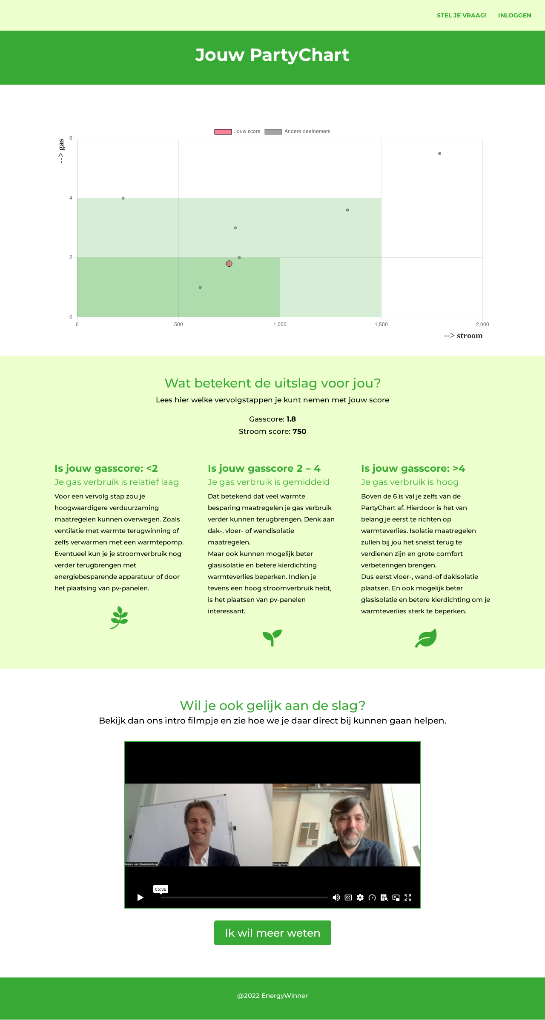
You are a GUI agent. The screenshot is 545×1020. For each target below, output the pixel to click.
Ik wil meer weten (273, 932)
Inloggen (514, 15)
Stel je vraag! (462, 15)
